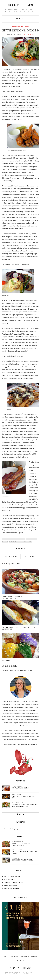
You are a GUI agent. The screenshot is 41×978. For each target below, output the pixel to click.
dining (22, 539)
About (6, 956)
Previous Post (11, 556)
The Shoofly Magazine (11, 889)
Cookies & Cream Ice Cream (23, 860)
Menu (21, 18)
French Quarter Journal (12, 876)
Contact (14, 956)
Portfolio (24, 956)
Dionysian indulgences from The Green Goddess (24, 805)
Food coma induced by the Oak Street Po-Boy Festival (19, 628)
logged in (14, 670)
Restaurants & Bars (20, 26)
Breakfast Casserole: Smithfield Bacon (21, 844)
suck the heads (20, 5)
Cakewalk (6, 660)
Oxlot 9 (31, 158)
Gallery (34, 956)
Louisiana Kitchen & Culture (13, 882)
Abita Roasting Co (27, 209)
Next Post (29, 556)
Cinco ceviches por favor (12, 596)
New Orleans (31, 539)
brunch (5, 539)
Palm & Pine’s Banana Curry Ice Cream (24, 852)
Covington (14, 539)
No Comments (28, 34)
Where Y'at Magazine (11, 885)
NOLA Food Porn (9, 879)
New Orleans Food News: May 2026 (24, 797)
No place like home (20, 788)
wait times (27, 541)
